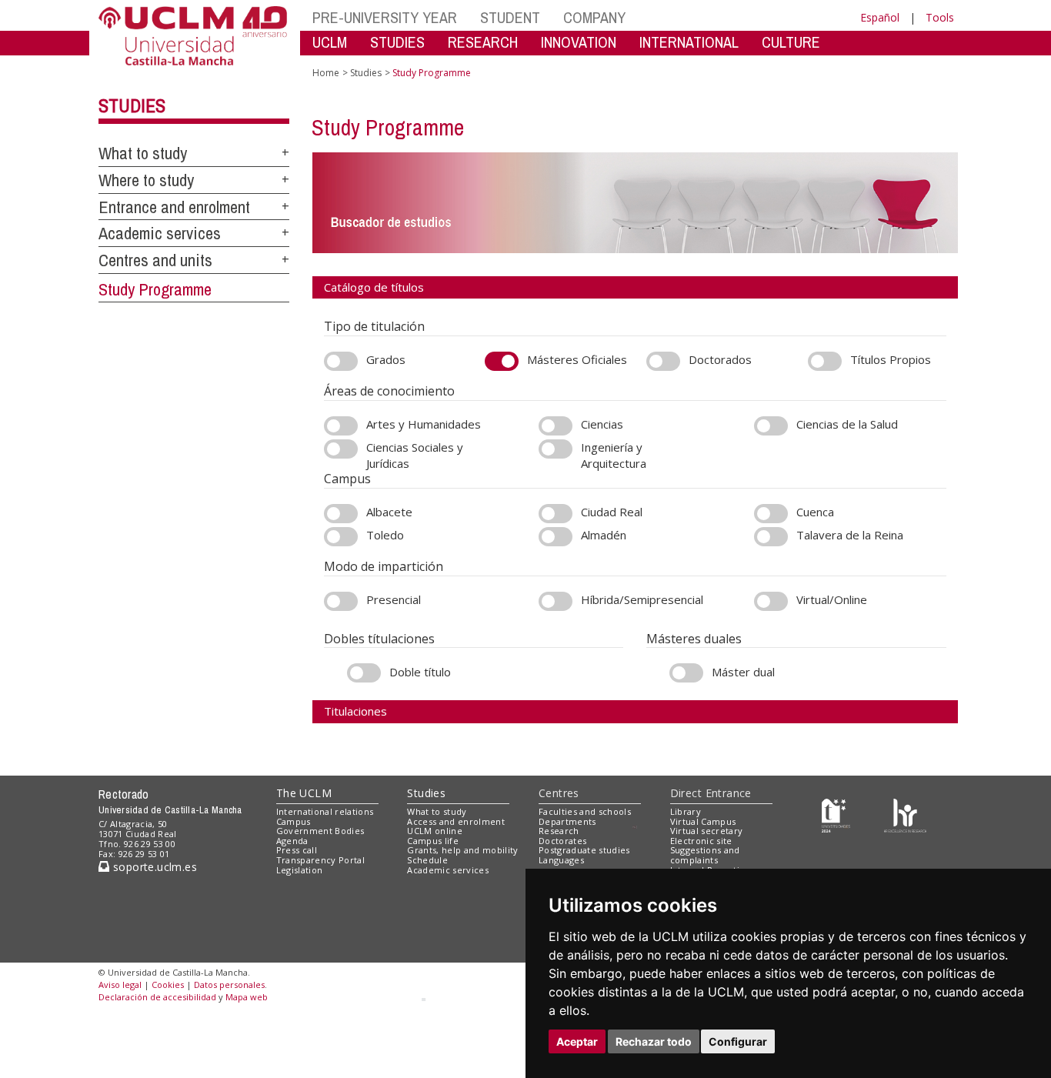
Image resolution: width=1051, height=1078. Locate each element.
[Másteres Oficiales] (502, 361)
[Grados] (341, 361)
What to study (142, 153)
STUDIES (397, 42)
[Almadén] (555, 536)
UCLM (329, 42)
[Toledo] (341, 536)
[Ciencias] (555, 426)
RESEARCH (483, 42)
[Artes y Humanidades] (341, 426)
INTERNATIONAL (689, 42)
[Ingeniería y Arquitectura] (555, 449)
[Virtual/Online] (771, 601)
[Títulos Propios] (825, 361)
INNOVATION (578, 42)
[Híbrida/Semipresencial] (555, 601)
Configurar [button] (738, 1041)
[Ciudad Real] (555, 513)
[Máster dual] (686, 673)
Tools (940, 17)
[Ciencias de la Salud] (771, 426)
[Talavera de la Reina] (771, 536)
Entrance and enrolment (174, 207)
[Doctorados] (663, 361)
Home (325, 72)
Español (879, 17)
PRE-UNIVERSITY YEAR (384, 17)
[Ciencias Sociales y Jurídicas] (341, 449)
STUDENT (510, 17)
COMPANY (594, 17)
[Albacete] (341, 513)
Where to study (146, 180)
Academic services (159, 233)
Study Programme (155, 289)
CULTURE (791, 42)
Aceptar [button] (577, 1041)
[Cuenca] (771, 513)
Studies (131, 105)
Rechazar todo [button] (654, 1041)
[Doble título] (364, 673)
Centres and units (155, 260)
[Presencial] (341, 601)
